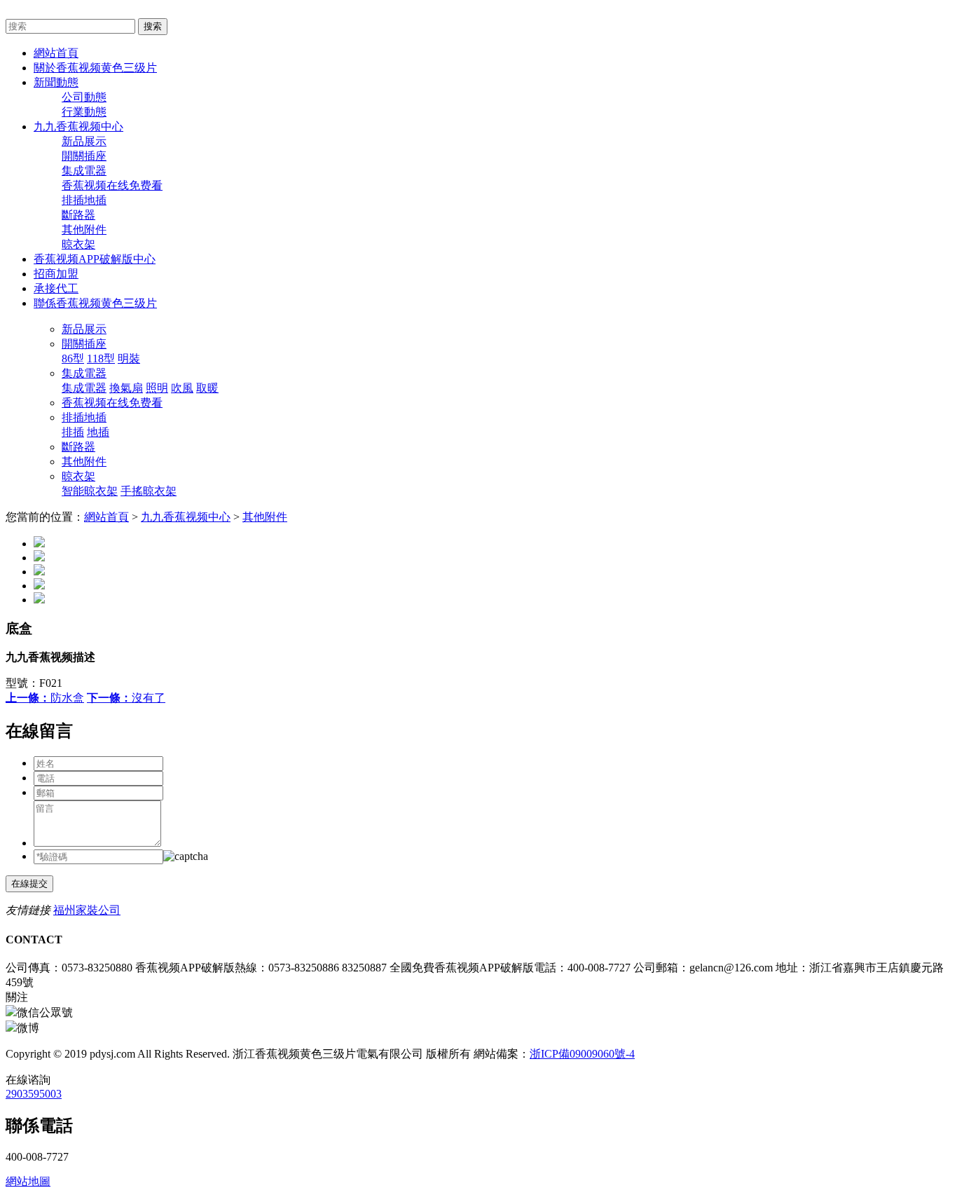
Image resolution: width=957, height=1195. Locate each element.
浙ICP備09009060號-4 (582, 1054)
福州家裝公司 (87, 910)
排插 (73, 432)
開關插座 (84, 156)
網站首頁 (106, 517)
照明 (157, 388)
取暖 (207, 388)
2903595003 (34, 1094)
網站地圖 (28, 1181)
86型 (73, 358)
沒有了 (126, 698)
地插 (98, 432)
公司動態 (84, 97)
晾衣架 (78, 244)
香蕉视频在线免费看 (112, 185)
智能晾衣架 (90, 491)
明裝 (129, 358)
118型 (101, 358)
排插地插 (84, 200)
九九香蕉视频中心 (185, 517)
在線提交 (29, 883)
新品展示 (84, 141)
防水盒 (45, 698)
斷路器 (78, 215)
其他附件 (84, 229)
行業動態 (84, 112)
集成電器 (84, 171)
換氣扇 (126, 388)
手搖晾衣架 (149, 491)
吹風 (182, 388)
